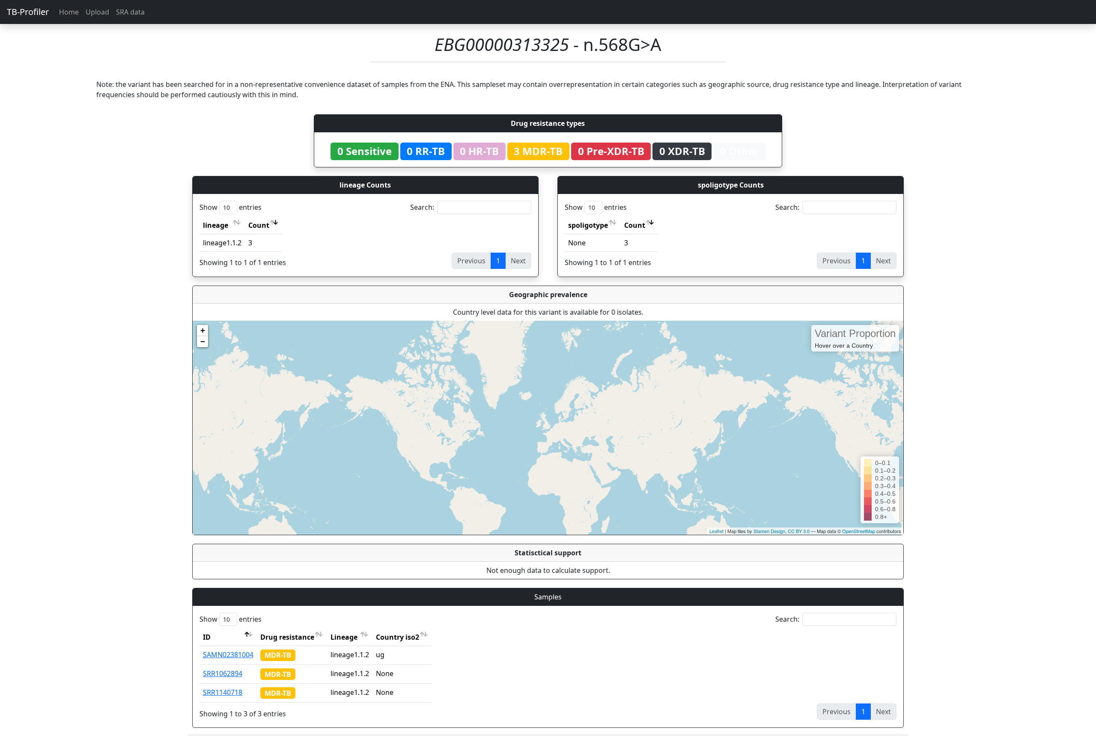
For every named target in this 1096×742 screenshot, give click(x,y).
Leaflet (716, 530)
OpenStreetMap (858, 530)
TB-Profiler (28, 12)
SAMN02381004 (228, 654)
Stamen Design (769, 530)
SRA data (130, 12)
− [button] (202, 341)
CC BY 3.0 (799, 530)
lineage (215, 225)
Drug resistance (287, 637)
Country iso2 (397, 637)
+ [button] (202, 330)
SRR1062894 (222, 673)
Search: (422, 207)
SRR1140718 (222, 692)
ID (207, 637)
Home (69, 12)
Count (258, 225)
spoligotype (588, 225)
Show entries (231, 207)
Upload (97, 12)
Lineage (344, 637)
